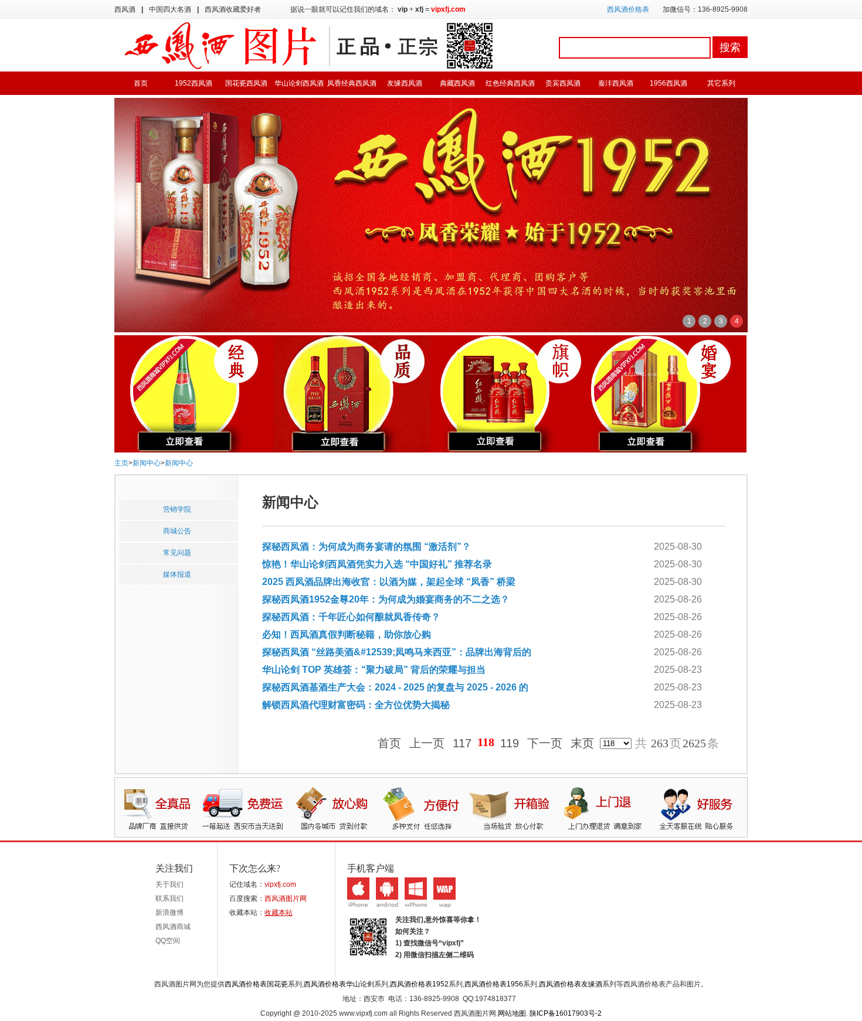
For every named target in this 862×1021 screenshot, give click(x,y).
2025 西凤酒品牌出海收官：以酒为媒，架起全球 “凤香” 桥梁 (388, 582)
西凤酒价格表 (628, 9)
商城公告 (177, 531)
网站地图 (512, 1013)
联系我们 (169, 898)
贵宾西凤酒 (563, 83)
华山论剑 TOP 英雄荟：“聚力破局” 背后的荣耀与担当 (374, 670)
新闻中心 (147, 463)
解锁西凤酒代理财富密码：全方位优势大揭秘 (356, 705)
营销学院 (177, 509)
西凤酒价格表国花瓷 (256, 984)
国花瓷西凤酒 (246, 83)
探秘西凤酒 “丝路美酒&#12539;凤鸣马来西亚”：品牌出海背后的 (396, 652)
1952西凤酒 (193, 83)
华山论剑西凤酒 (299, 83)
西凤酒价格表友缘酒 (570, 984)
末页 (582, 743)
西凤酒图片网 (285, 898)
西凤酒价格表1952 (419, 984)
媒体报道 (177, 574)
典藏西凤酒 (457, 83)
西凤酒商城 (173, 927)
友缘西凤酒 (404, 83)
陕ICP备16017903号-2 (566, 1013)
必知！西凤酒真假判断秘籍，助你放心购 (346, 634)
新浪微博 (169, 912)
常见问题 (177, 553)
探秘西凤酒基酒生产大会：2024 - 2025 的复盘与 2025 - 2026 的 (395, 687)
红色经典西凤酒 (510, 83)
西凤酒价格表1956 (493, 984)
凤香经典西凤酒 (351, 83)
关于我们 (169, 884)
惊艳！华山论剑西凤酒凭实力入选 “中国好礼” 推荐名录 (377, 564)
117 (462, 743)
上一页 (426, 743)
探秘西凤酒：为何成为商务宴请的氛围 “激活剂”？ (366, 547)
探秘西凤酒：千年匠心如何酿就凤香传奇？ (351, 617)
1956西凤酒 (668, 83)
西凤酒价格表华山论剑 (339, 984)
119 (509, 743)
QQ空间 (167, 941)
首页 (141, 83)
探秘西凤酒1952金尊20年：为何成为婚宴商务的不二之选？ (386, 599)
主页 (121, 463)
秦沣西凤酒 (615, 83)
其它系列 (721, 83)
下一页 (544, 743)
